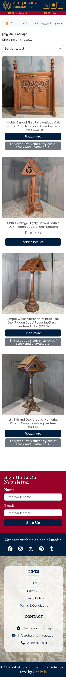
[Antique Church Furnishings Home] (7, 5)
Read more (33, 136)
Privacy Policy (33, 598)
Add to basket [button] (33, 242)
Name (10, 490)
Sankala (40, 672)
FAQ (34, 583)
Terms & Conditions (34, 605)
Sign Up (33, 523)
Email (10, 506)
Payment (33, 590)
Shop (17, 23)
